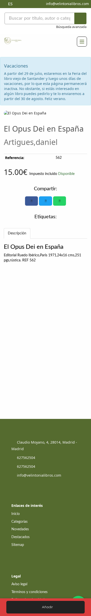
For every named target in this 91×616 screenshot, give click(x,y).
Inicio (15, 514)
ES (10, 4)
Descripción (17, 233)
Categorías (19, 521)
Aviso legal (19, 584)
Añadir (47, 607)
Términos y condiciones (29, 592)
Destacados (20, 537)
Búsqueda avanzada (71, 26)
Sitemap (17, 545)
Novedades (20, 529)
